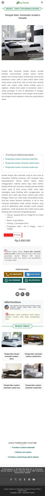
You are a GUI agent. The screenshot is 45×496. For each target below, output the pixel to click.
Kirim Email (35, 274)
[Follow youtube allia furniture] (34, 479)
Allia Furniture (30, 492)
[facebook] (17, 294)
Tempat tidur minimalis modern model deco (33, 355)
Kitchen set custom (23, 452)
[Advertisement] (22, 128)
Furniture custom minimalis (23, 447)
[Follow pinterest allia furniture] (29, 479)
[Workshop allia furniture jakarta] (22, 5)
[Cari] (42, 3)
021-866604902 (15, 274)
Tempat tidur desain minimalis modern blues (22, 163)
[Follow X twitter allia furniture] (16, 479)
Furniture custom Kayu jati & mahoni (23, 457)
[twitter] (22, 294)
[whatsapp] (27, 294)
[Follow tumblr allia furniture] (25, 479)
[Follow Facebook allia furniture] (11, 479)
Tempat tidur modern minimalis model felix (21, 159)
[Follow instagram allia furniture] (20, 479)
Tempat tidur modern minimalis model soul (21, 167)
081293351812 (34, 280)
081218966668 (14, 280)
